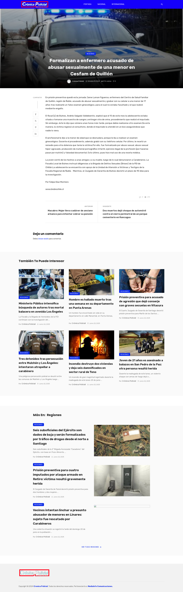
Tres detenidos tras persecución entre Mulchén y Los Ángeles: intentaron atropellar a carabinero (41, 365)
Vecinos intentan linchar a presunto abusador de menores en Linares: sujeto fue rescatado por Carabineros (59, 516)
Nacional (102, 4)
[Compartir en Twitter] (35, 120)
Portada (87, 4)
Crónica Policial (78, 81)
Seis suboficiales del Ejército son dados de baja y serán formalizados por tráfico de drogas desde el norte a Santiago (61, 436)
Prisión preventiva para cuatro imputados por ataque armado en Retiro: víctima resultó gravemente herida (59, 476)
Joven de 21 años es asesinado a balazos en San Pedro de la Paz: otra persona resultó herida (141, 364)
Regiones (90, 54)
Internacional (118, 4)
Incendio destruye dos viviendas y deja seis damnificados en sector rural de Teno (91, 368)
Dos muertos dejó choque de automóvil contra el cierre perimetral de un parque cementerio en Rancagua (125, 214)
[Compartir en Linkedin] (35, 133)
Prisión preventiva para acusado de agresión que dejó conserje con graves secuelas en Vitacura (141, 301)
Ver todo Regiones (90, 547)
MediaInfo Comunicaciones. (100, 586)
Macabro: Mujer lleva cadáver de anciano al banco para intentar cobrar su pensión (70, 212)
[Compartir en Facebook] (35, 114)
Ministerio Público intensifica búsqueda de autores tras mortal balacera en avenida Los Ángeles (41, 307)
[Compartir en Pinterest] (35, 127)
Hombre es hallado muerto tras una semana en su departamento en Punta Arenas (91, 303)
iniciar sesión (43, 239)
